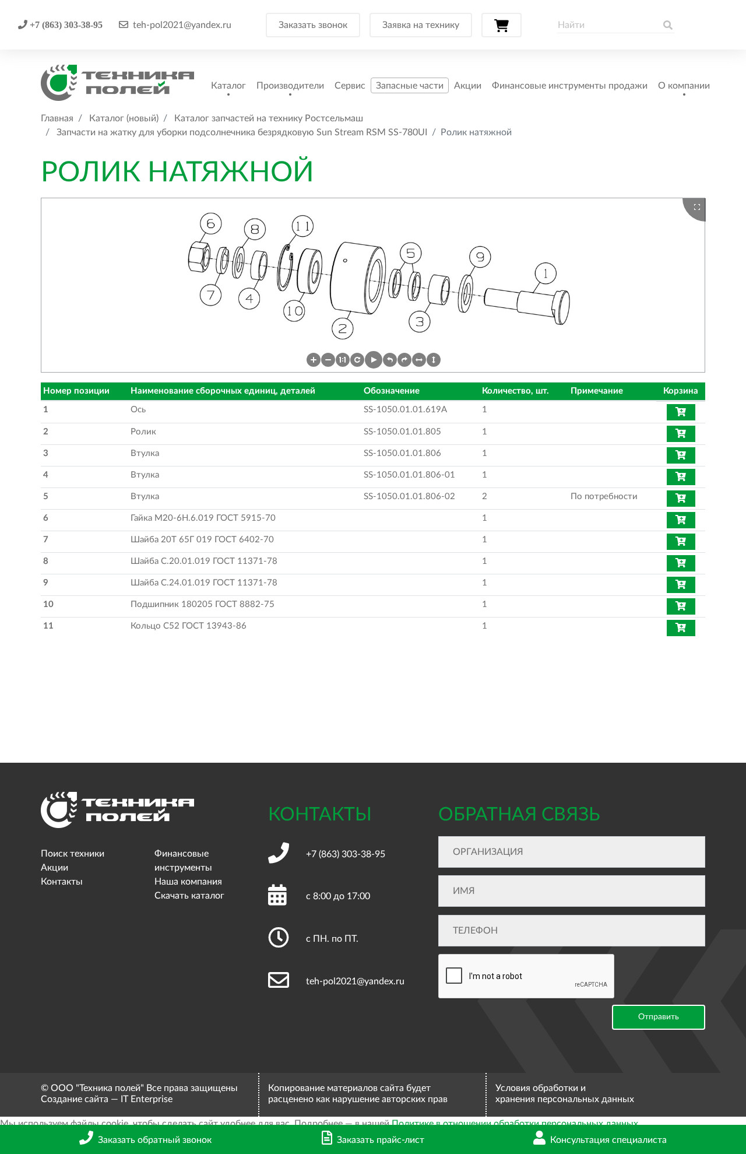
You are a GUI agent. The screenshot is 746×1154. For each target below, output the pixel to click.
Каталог (228, 85)
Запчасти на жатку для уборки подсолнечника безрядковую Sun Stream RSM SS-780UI (242, 132)
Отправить (658, 1017)
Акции (467, 85)
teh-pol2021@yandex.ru (182, 25)
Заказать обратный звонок (155, 1140)
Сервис (350, 85)
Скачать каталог (189, 895)
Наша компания (188, 881)
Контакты (62, 881)
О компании (684, 85)
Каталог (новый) (124, 118)
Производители (290, 85)
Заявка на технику (420, 25)
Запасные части (410, 85)
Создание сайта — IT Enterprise (107, 1099)
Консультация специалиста (608, 1140)
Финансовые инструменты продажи (570, 85)
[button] (314, 360)
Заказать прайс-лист (380, 1140)
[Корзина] (501, 25)
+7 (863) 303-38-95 (65, 24)
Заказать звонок (313, 25)
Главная (57, 118)
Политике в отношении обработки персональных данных (515, 1123)
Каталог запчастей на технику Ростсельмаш (268, 118)
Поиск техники (72, 853)
